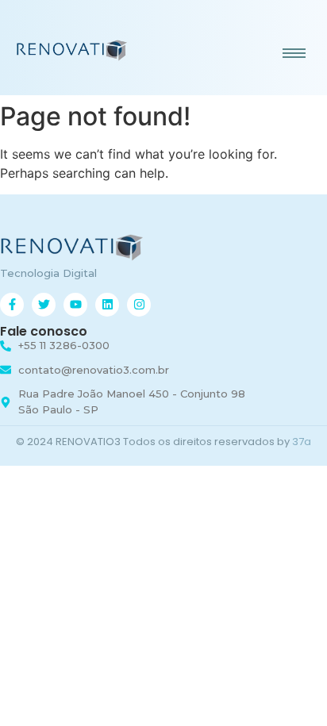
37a (301, 441)
